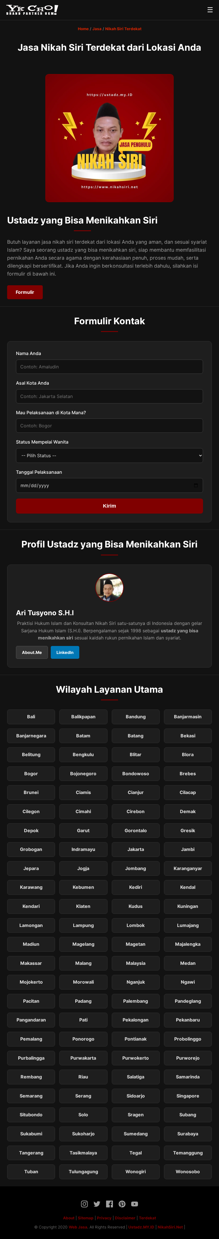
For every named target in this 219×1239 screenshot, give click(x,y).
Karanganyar (188, 868)
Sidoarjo (136, 1096)
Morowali (83, 982)
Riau (83, 1077)
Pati (83, 1020)
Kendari (31, 906)
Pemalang (31, 1039)
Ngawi (188, 982)
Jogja (83, 868)
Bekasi (188, 736)
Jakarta (135, 849)
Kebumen (83, 887)
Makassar (31, 963)
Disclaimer (125, 1218)
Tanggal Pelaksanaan (39, 472)
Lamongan (31, 925)
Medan (188, 963)
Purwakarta (83, 1058)
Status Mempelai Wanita (42, 442)
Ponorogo (83, 1039)
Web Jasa (78, 1227)
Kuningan (187, 906)
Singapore (188, 1096)
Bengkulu (83, 754)
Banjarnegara (31, 736)
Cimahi (83, 811)
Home (83, 28)
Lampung (83, 925)
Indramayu (83, 849)
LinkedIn (65, 652)
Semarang (31, 1096)
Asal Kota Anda (32, 383)
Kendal (187, 887)
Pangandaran (31, 1020)
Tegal (135, 1153)
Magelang (83, 944)
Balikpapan (83, 716)
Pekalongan (136, 1020)
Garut (83, 830)
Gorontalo (136, 830)
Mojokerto (31, 982)
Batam (83, 736)
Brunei (31, 792)
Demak (188, 811)
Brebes (188, 773)
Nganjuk (136, 982)
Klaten (83, 906)
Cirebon (136, 811)
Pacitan (31, 1001)
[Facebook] (109, 1205)
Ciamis (83, 792)
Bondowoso (135, 773)
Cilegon (31, 811)
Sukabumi (31, 1134)
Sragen (136, 1114)
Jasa (97, 28)
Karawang (31, 887)
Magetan (135, 944)
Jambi (187, 849)
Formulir (25, 292)
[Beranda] (32, 10)
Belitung (31, 754)
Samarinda (188, 1077)
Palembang (135, 1001)
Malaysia (135, 963)
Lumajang (188, 925)
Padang (83, 1001)
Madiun (31, 944)
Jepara (31, 868)
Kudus (136, 906)
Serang (83, 1096)
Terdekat (147, 1218)
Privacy (104, 1218)
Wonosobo (188, 1171)
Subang (187, 1114)
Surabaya (187, 1134)
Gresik (188, 830)
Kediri (135, 887)
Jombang (135, 868)
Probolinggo (187, 1039)
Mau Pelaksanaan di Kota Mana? (51, 412)
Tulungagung (83, 1171)
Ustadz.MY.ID (141, 1227)
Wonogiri (135, 1171)
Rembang (31, 1077)
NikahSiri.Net (170, 1227)
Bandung (136, 716)
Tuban (31, 1171)
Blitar (135, 754)
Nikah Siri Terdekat (123, 28)
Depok (31, 830)
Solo (83, 1114)
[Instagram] (84, 1205)
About (68, 1218)
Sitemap (86, 1218)
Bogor (31, 773)
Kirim (109, 506)
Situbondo (31, 1114)
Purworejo (188, 1058)
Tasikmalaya (83, 1153)
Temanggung (188, 1153)
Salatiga (135, 1077)
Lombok (136, 925)
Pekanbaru (188, 1020)
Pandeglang (188, 1001)
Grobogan (31, 849)
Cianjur (136, 792)
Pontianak (136, 1039)
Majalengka (187, 944)
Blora (188, 754)
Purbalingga (31, 1058)
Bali (31, 716)
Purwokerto (135, 1058)
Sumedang (136, 1134)
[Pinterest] (122, 1205)
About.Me (32, 652)
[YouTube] (134, 1205)
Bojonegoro (83, 773)
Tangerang (31, 1153)
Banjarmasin (188, 716)
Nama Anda (28, 353)
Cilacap (188, 792)
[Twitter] (97, 1205)
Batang (135, 736)
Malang (83, 963)
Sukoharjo (83, 1134)
